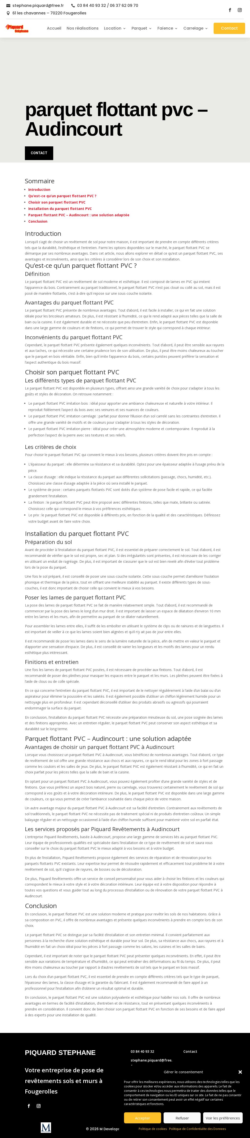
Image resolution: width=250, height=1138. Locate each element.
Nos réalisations (83, 28)
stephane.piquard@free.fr (38, 5)
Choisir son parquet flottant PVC (56, 202)
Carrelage (193, 28)
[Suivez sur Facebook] (230, 10)
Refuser (182, 1118)
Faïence (165, 28)
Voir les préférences (223, 1118)
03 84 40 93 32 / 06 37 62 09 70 (107, 5)
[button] (240, 1072)
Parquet (139, 28)
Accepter (142, 1118)
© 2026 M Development (106, 1129)
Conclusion (37, 221)
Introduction (39, 189)
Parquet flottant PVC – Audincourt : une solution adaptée (78, 215)
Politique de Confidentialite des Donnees (197, 1129)
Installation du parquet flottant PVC (60, 208)
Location (112, 28)
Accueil (54, 28)
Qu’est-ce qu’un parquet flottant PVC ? (62, 196)
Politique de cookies (153, 1129)
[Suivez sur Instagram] (240, 10)
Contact (229, 28)
